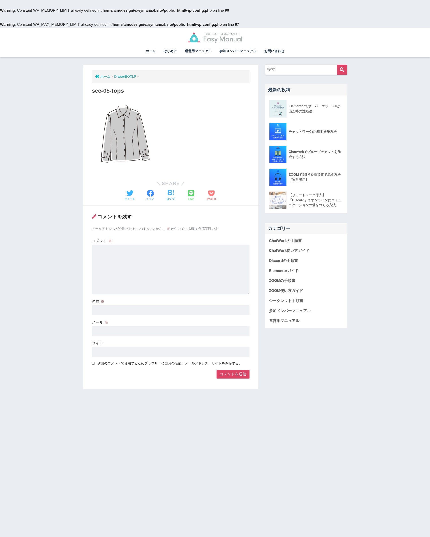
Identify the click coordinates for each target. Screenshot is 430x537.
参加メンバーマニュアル (237, 51)
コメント (102, 241)
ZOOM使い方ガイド (286, 291)
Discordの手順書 (283, 261)
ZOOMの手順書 (282, 280)
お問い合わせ (274, 51)
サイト (97, 343)
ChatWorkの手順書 (285, 241)
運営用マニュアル (198, 51)
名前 (98, 302)
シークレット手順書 (286, 301)
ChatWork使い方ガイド (289, 250)
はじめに (170, 51)
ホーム (151, 51)
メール (100, 322)
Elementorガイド (284, 271)
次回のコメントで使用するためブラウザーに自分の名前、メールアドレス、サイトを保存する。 (169, 363)
